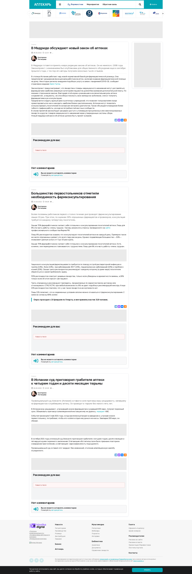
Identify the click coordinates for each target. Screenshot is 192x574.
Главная (33, 44)
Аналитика (96, 545)
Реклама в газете (135, 542)
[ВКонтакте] (122, 120)
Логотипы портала (136, 548)
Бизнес (58, 544)
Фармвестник (77, 4)
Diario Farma (55, 84)
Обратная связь (110, 4)
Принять (147, 570)
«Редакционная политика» (38, 539)
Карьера (58, 539)
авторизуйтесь (57, 175)
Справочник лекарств (100, 550)
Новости (59, 524)
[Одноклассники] (125, 120)
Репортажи (96, 528)
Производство (60, 531)
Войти (154, 4)
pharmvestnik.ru (138, 561)
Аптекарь (59, 549)
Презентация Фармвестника (140, 545)
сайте (107, 228)
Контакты (133, 553)
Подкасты (96, 533)
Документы (96, 548)
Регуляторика (60, 528)
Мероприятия (93, 4)
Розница (58, 533)
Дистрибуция (60, 536)
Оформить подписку (136, 528)
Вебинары (96, 531)
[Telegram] (116, 120)
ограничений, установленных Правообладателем (116, 559)
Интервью (96, 536)
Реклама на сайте (135, 540)
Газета (132, 524)
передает (101, 411)
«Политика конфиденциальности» (36, 532)
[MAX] (119, 120)
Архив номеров (134, 531)
